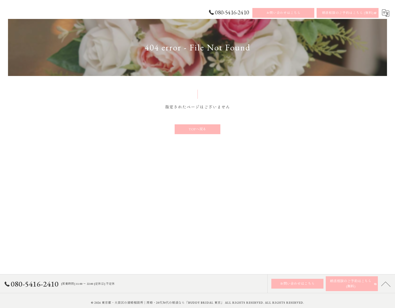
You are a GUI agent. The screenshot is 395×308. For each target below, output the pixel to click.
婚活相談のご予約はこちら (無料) (348, 13)
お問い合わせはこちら (283, 13)
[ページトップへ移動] (385, 283)
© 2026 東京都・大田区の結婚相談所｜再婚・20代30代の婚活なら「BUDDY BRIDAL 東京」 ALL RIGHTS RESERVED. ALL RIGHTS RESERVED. (197, 303)
